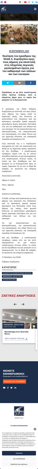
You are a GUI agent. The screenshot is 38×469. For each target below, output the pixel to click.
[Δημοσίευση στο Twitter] (8, 83)
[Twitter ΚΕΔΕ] (33, 2)
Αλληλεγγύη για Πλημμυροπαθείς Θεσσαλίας (17, 273)
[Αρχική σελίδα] (3, 8)
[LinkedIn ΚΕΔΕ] (36, 2)
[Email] (19, 83)
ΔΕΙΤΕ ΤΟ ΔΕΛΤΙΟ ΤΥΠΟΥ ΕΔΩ (14, 338)
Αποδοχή (19, 453)
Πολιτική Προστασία (9, 279)
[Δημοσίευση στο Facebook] (30, 83)
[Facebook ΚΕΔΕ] (29, 2)
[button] (35, 429)
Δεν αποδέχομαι (19, 459)
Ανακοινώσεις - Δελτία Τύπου (12, 276)
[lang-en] (5, 2)
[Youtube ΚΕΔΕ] (25, 2)
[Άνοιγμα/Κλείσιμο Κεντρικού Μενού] (35, 9)
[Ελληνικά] (2, 2)
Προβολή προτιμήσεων (19, 464)
